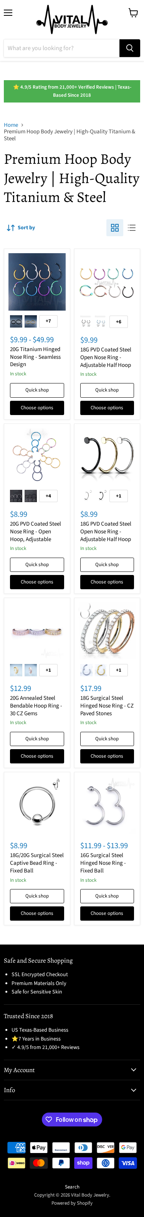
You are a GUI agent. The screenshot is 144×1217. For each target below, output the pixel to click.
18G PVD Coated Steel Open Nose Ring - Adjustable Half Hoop (105, 357)
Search (72, 1186)
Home (11, 125)
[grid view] (114, 227)
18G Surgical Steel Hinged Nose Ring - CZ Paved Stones (107, 705)
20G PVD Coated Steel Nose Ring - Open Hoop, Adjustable (35, 531)
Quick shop (37, 390)
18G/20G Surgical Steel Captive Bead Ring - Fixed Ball (37, 862)
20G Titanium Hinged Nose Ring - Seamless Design (35, 356)
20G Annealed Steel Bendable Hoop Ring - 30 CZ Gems (36, 705)
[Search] (129, 48)
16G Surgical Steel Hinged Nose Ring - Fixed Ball (103, 862)
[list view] (131, 227)
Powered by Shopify (72, 1203)
